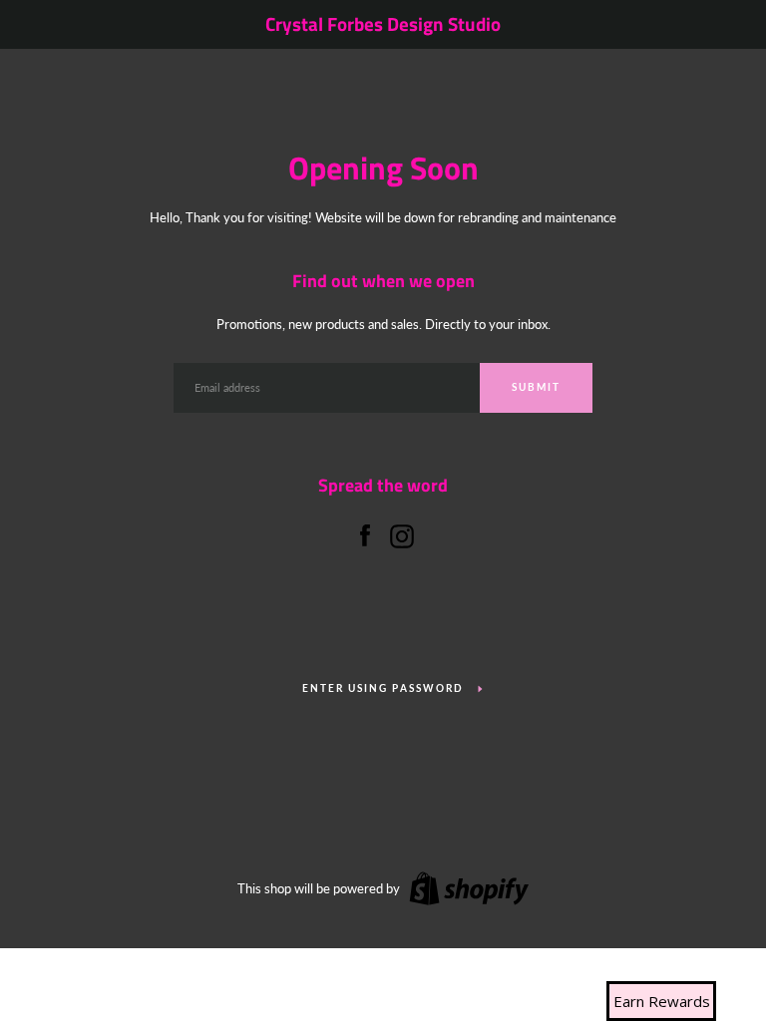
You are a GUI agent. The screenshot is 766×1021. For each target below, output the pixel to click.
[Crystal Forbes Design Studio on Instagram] (402, 532)
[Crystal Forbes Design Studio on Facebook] (365, 532)
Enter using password (383, 688)
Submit (536, 387)
